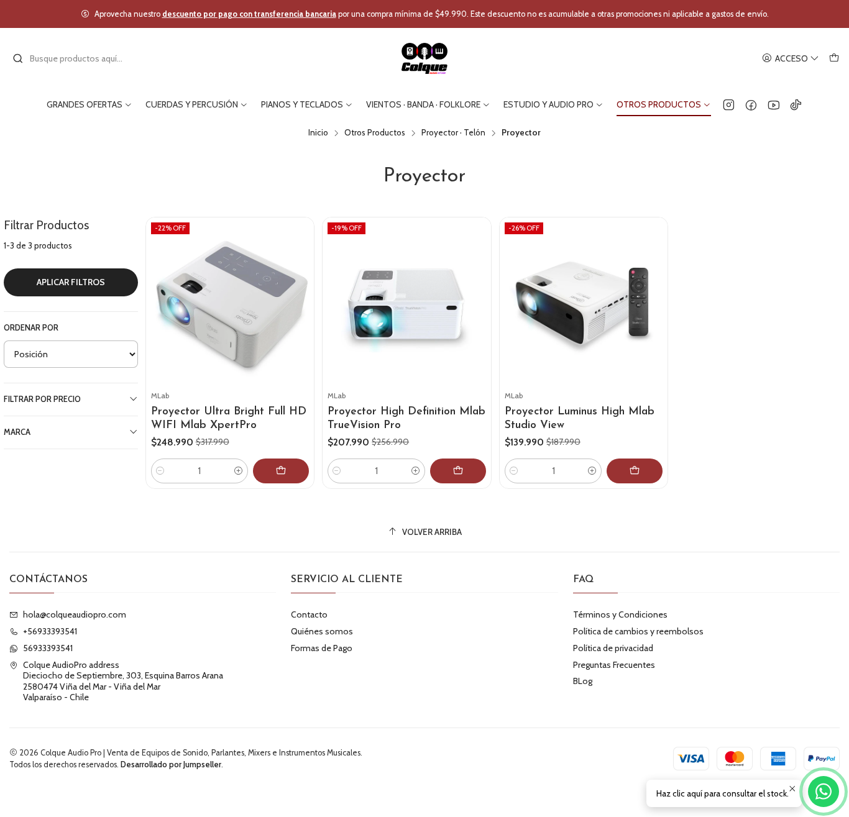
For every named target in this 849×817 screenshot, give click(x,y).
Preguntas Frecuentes (614, 664)
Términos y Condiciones (620, 614)
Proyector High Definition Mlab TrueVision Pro (406, 418)
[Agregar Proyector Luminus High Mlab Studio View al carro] (635, 471)
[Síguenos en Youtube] (773, 104)
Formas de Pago (321, 648)
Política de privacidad (613, 648)
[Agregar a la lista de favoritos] (299, 286)
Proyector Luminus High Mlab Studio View (579, 418)
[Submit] (18, 58)
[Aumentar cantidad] (238, 471)
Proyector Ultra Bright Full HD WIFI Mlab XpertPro (228, 418)
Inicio (318, 133)
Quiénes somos (322, 631)
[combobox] (75, 58)
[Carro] (834, 59)
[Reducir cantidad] (160, 471)
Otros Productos (374, 133)
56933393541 (48, 648)
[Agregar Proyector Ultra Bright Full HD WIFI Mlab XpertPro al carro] (281, 471)
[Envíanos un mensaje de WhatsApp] (823, 791)
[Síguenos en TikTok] (795, 104)
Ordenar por (31, 327)
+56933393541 (50, 631)
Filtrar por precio (42, 399)
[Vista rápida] (299, 316)
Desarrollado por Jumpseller (171, 764)
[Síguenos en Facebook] (751, 104)
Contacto (309, 614)
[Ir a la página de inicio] (425, 58)
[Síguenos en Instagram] (728, 104)
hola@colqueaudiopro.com (74, 614)
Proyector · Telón (453, 133)
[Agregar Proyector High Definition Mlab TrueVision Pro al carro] (458, 471)
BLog (582, 681)
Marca (17, 432)
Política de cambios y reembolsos (638, 631)
